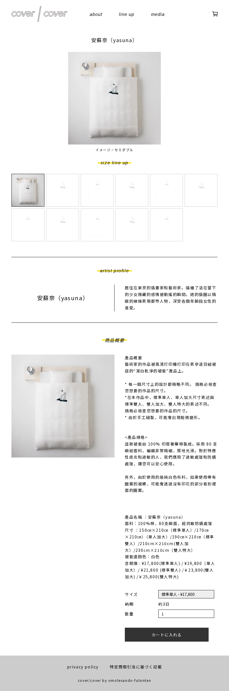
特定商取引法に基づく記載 (136, 667)
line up (126, 14)
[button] (27, 190)
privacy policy (83, 667)
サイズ (131, 594)
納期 (129, 604)
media (158, 14)
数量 (129, 614)
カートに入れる (167, 634)
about (96, 14)
